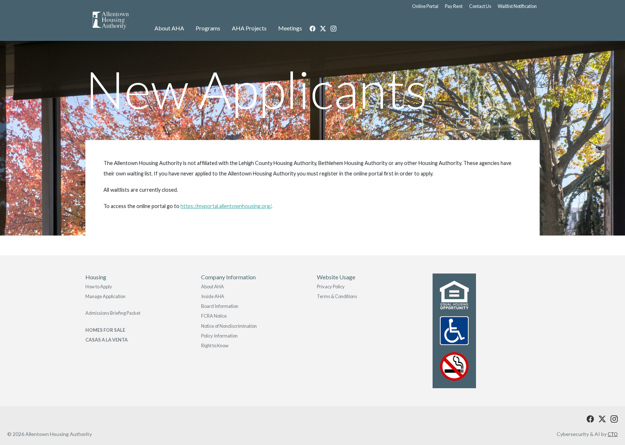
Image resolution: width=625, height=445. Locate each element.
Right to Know (215, 345)
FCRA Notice (214, 316)
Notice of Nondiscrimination (229, 326)
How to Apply (98, 286)
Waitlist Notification (517, 6)
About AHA (169, 28)
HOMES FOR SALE (105, 330)
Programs (208, 28)
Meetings (290, 28)
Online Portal (425, 6)
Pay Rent (454, 6)
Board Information (219, 306)
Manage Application (105, 296)
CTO (613, 434)
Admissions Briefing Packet (112, 313)
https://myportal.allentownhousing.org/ (225, 206)
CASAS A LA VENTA (106, 340)
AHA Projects (249, 28)
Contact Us (480, 6)
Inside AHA (212, 296)
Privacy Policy (331, 286)
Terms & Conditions (337, 296)
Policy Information (219, 336)
